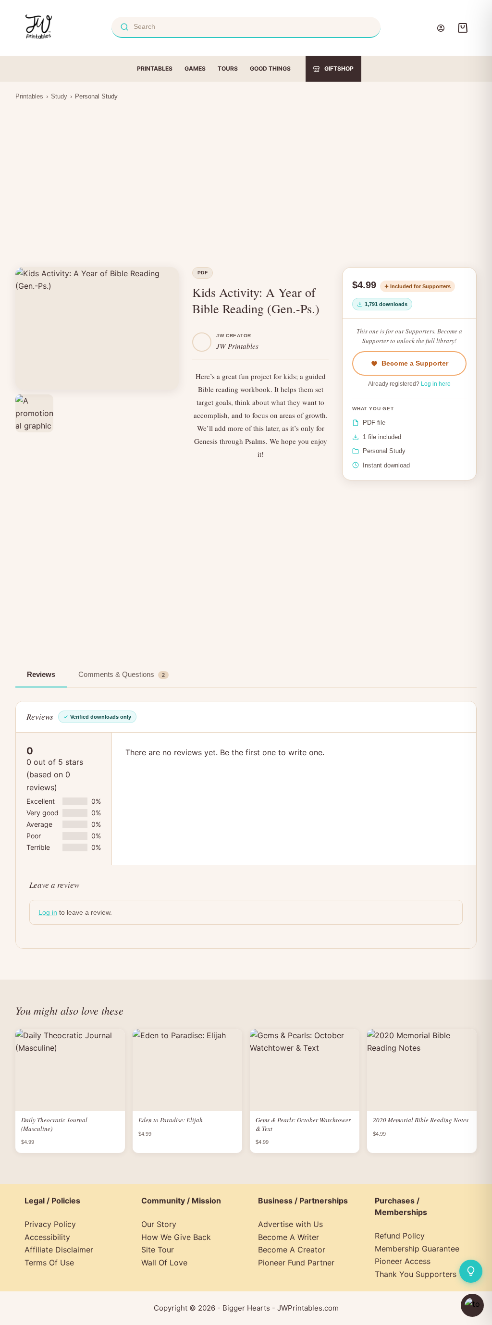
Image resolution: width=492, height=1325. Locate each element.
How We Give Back (176, 1237)
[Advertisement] (246, 177)
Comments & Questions (121, 674)
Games (195, 68)
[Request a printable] (470, 1271)
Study (59, 96)
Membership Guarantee (417, 1248)
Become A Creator (291, 1249)
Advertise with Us (290, 1224)
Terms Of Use (49, 1262)
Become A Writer (288, 1237)
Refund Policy (400, 1235)
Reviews (41, 674)
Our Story (158, 1224)
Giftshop (339, 68)
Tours (228, 68)
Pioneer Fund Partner (296, 1262)
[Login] (440, 28)
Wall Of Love (164, 1262)
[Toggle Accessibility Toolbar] (472, 1305)
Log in (47, 912)
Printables (154, 68)
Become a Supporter (414, 363)
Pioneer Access (402, 1261)
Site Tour (157, 1249)
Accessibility (47, 1237)
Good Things (270, 68)
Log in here (436, 383)
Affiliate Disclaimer (59, 1249)
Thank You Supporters (415, 1274)
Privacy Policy (50, 1224)
